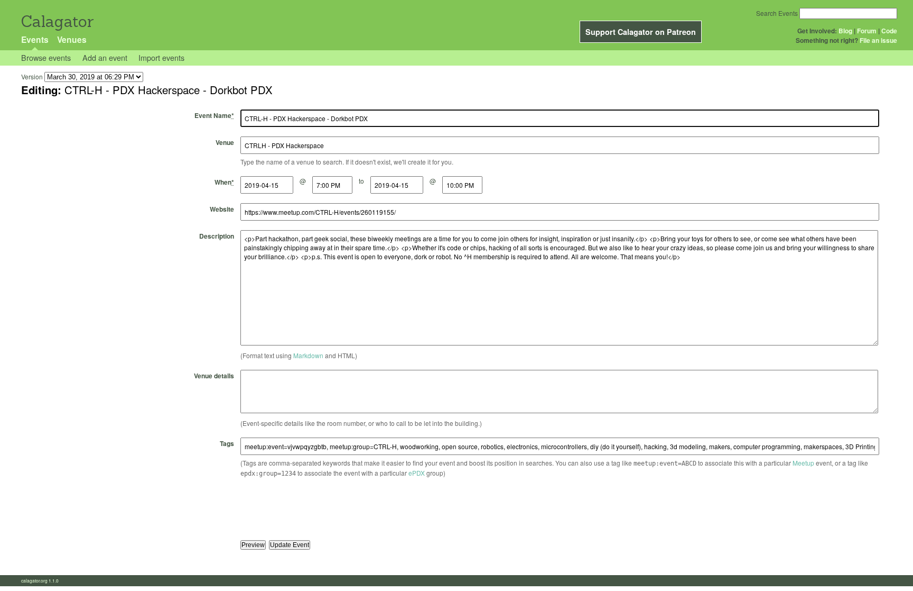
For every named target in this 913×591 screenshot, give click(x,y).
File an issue (878, 40)
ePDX (416, 472)
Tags (227, 443)
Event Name (214, 115)
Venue (225, 142)
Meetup (803, 462)
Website (222, 209)
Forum (867, 30)
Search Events (777, 12)
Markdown (308, 355)
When (224, 182)
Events (35, 39)
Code (889, 30)
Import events (161, 57)
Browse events (46, 57)
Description (216, 236)
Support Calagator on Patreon (640, 31)
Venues (72, 39)
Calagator (56, 21)
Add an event (104, 57)
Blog (845, 30)
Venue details (214, 375)
